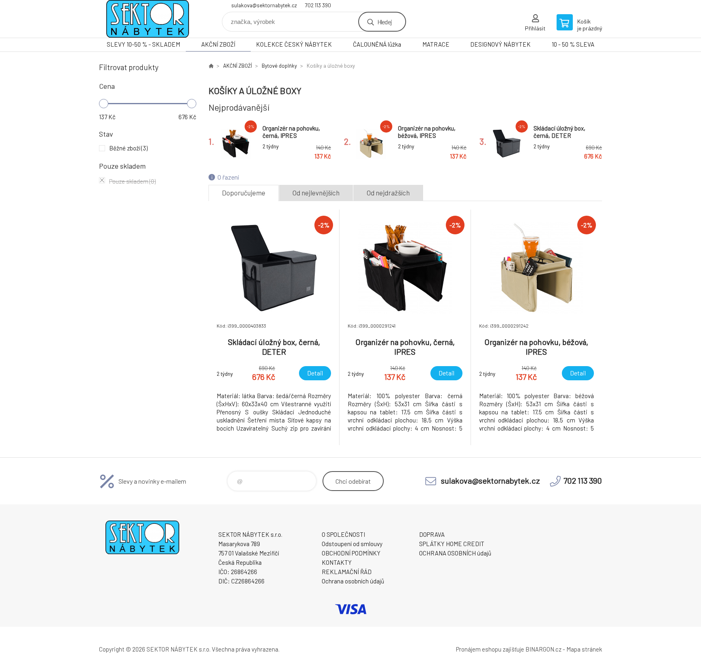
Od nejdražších (388, 193)
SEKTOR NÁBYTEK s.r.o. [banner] (147, 19)
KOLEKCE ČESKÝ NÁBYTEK (294, 44)
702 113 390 (318, 5)
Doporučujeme (243, 193)
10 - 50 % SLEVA (573, 44)
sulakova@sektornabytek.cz (264, 5)
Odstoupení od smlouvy (352, 543)
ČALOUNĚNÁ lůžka (377, 44)
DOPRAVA (432, 534)
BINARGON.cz (543, 649)
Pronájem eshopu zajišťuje (490, 649)
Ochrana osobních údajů (353, 581)
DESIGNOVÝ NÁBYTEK (500, 44)
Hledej (384, 22)
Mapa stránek (584, 649)
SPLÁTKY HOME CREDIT (451, 543)
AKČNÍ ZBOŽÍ (218, 44)
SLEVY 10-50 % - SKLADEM (143, 44)
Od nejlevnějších (316, 193)
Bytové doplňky (279, 65)
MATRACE (435, 44)
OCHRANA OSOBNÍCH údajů (455, 553)
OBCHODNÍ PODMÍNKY (351, 553)
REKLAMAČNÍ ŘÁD (347, 571)
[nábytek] (211, 65)
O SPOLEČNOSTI (343, 534)
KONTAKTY (337, 562)
